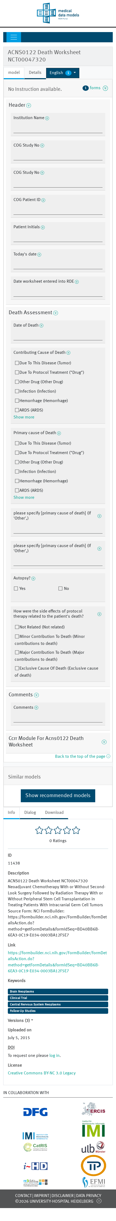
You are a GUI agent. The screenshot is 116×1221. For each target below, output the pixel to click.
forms (94, 88)
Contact (23, 1196)
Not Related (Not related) (42, 627)
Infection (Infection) (37, 391)
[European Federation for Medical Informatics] (87, 1185)
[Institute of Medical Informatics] (87, 1136)
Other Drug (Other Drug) (41, 382)
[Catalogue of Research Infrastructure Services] (29, 1149)
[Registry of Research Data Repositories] (29, 1183)
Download (54, 813)
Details (35, 73)
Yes (22, 589)
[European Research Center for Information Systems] (87, 1114)
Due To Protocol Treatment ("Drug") (51, 373)
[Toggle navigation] (13, 37)
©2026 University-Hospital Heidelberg (54, 1201)
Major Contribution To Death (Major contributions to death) (49, 656)
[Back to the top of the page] (99, 1200)
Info (11, 813)
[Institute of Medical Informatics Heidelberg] (29, 1136)
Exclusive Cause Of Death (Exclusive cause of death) (56, 672)
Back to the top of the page (80, 757)
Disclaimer (63, 1196)
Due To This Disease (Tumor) (45, 363)
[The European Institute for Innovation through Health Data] (29, 1168)
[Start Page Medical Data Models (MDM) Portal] (58, 13)
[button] (62, 73)
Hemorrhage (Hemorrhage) (43, 401)
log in (54, 1056)
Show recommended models (58, 795)
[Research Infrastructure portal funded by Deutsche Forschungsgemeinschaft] (29, 1114)
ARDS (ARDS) (31, 410)
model (14, 73)
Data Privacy (88, 1196)
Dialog (30, 813)
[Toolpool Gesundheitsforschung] (87, 1173)
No (66, 589)
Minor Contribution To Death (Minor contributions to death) (50, 640)
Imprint (41, 1196)
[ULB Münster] (87, 1151)
